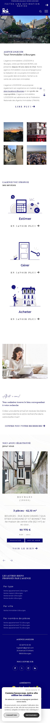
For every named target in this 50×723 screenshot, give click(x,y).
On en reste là (31, 690)
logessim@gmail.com (25, 648)
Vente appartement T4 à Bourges (16, 628)
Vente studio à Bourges (12, 598)
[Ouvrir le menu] (46, 11)
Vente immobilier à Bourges (14, 610)
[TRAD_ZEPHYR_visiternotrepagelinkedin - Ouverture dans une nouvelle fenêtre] (35, 668)
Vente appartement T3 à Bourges (16, 625)
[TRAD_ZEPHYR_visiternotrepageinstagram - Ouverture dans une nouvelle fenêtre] (28, 668)
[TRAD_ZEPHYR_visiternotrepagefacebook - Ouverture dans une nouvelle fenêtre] (15, 668)
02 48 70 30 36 (25, 645)
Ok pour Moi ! (31, 715)
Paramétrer (11, 715)
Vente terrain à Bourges (12, 596)
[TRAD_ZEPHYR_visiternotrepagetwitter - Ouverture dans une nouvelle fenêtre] (21, 668)
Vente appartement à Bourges (15, 591)
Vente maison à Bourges (13, 593)
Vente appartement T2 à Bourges (16, 623)
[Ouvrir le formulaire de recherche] (40, 11)
